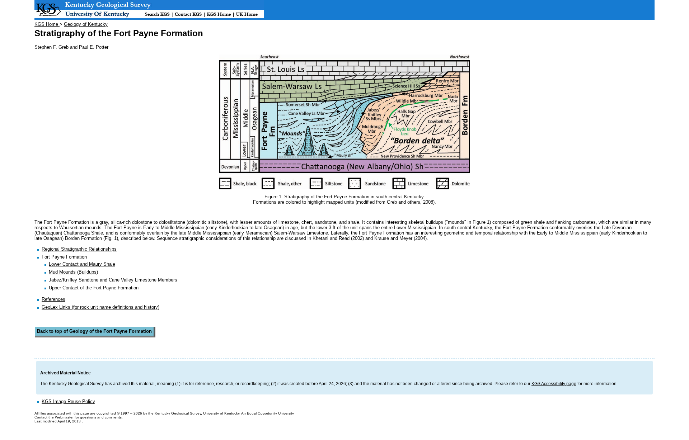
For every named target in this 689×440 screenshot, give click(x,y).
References (53, 299)
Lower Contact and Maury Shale (82, 264)
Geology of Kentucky (86, 24)
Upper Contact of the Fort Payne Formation (94, 287)
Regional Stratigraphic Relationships (79, 249)
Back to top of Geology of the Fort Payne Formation (94, 331)
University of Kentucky (221, 413)
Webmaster (64, 417)
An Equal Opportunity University (267, 413)
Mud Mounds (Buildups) (73, 272)
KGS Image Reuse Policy (68, 401)
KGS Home (47, 24)
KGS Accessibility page (553, 383)
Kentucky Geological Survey (178, 413)
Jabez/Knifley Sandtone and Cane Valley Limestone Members (113, 280)
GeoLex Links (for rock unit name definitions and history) (100, 307)
